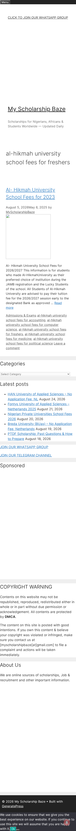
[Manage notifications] (67, 822)
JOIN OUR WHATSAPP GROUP (24, 447)
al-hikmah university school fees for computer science (34, 324)
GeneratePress (12, 806)
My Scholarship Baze (36, 108)
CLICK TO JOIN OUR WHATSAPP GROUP (38, 17)
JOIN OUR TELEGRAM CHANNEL (26, 455)
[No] (17, 829)
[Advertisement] (38, 61)
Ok (13, 828)
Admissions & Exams (21, 315)
